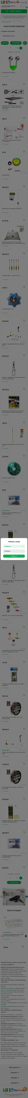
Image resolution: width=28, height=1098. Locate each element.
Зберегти (14, 556)
